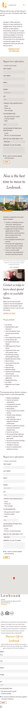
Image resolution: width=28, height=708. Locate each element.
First (1, 655)
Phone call (7, 108)
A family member (9, 119)
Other (6, 121)
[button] (14, 578)
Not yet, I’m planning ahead (12, 135)
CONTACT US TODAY (9, 313)
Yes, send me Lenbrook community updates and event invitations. (14, 698)
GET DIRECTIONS (14, 51)
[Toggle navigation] (24, 5)
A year (6, 133)
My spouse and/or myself (12, 116)
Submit (6, 162)
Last (1, 661)
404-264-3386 (4, 604)
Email (6, 106)
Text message (8, 110)
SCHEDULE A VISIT (14, 49)
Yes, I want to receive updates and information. (13, 157)
